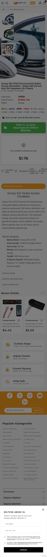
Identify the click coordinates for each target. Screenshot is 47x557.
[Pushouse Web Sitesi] (43, 555)
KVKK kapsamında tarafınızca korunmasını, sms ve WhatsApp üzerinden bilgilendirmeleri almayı (24, 543)
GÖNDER (23, 550)
